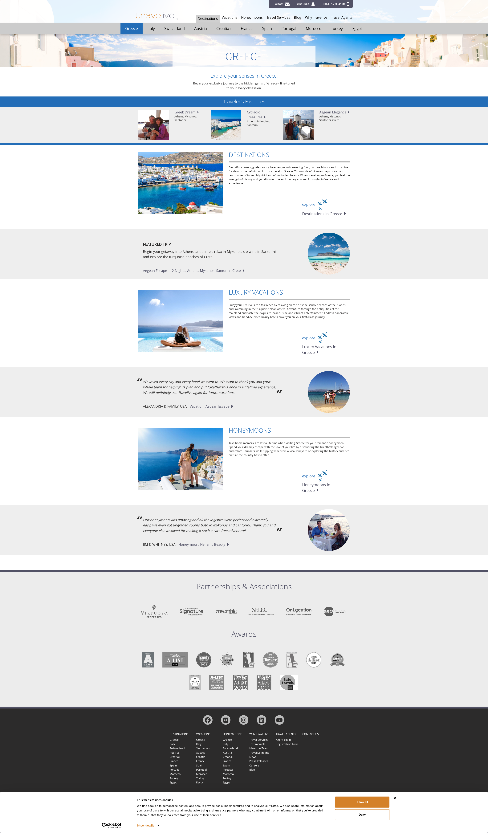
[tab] (244, 589)
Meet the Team (258, 748)
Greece (131, 28)
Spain (267, 28)
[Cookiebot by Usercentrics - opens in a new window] (111, 825)
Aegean (332, 112)
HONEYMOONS (232, 734)
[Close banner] (395, 798)
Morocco (313, 28)
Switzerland (174, 28)
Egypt (357, 28)
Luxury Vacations (256, 292)
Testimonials (257, 744)
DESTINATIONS (179, 734)
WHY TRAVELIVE (259, 734)
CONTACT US (310, 734)
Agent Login (283, 739)
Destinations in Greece (322, 213)
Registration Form (287, 744)
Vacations (229, 17)
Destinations (208, 18)
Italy (151, 28)
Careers (254, 765)
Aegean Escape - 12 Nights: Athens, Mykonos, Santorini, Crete (192, 270)
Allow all (362, 802)
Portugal (288, 28)
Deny (362, 814)
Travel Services (278, 17)
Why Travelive (316, 17)
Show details (145, 825)
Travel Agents (341, 17)
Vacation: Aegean (210, 406)
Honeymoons (252, 17)
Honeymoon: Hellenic (201, 544)
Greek (185, 112)
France (247, 28)
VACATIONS (203, 734)
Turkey (337, 28)
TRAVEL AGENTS (286, 734)
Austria (200, 28)
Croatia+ (223, 28)
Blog (297, 17)
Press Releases (258, 761)
